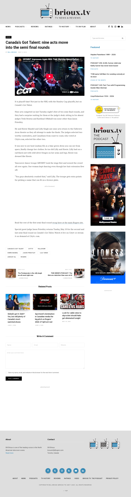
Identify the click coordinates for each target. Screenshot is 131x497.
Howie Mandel (13, 253)
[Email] (8, 75)
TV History (64, 27)
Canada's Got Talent (16, 248)
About (93, 27)
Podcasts (20, 27)
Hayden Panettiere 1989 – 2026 (103, 55)
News (8, 27)
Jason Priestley (29, 253)
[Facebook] (8, 64)
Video (77, 478)
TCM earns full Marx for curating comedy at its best (108, 75)
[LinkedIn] (83, 470)
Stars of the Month (98, 80)
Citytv (30, 248)
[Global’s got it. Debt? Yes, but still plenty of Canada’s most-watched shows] (18, 302)
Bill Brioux (12, 52)
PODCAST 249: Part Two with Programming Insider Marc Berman (108, 86)
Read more (9, 453)
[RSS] (69, 470)
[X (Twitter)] (55, 470)
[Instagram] (62, 470)
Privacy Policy (112, 478)
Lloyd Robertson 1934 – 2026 (102, 96)
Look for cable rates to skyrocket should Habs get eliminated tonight (71, 315)
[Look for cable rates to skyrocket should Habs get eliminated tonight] (72, 301)
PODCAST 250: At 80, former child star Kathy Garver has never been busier (106, 64)
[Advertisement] (49, 204)
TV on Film (81, 27)
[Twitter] (8, 70)
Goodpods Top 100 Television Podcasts (108, 115)
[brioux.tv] (65, 12)
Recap (8, 37)
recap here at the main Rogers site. (67, 222)
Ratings (48, 27)
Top (66, 490)
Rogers (23, 257)
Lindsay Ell (12, 257)
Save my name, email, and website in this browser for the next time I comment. (33, 372)
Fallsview (41, 248)
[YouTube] (75, 470)
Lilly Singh (44, 253)
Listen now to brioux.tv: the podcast (108, 117)
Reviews (35, 27)
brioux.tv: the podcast (92, 478)
